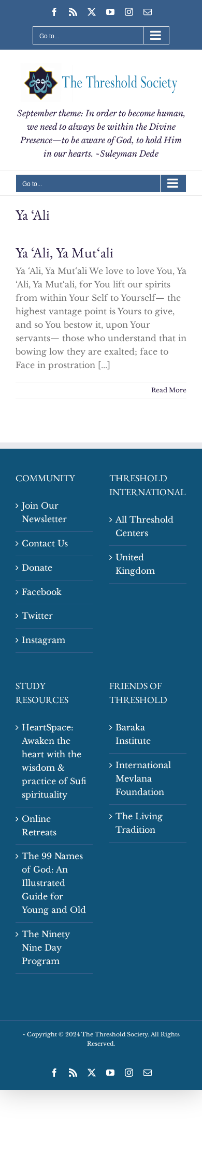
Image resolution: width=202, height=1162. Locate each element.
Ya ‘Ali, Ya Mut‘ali (64, 252)
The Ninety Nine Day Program (46, 947)
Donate (37, 567)
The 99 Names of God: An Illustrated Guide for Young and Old (54, 883)
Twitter (37, 615)
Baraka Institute (133, 734)
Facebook (42, 592)
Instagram (43, 640)
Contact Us (45, 543)
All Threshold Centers (145, 526)
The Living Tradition (139, 823)
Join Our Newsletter (44, 512)
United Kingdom (135, 564)
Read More (168, 390)
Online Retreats (39, 825)
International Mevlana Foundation (143, 778)
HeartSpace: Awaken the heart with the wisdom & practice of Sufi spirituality (54, 761)
